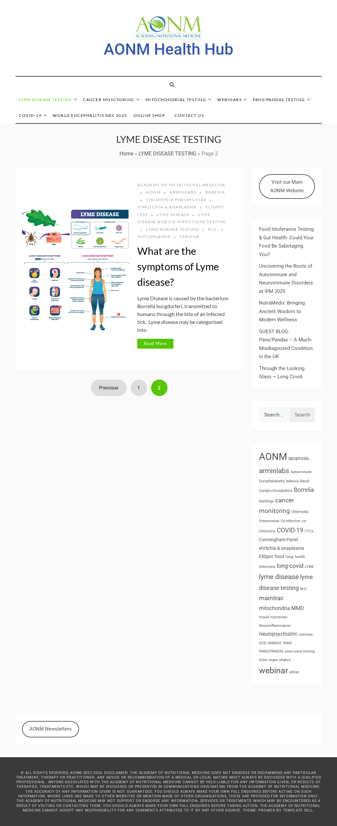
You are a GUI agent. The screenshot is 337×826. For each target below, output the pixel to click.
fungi (289, 557)
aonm (153, 192)
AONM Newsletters (50, 729)
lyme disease (173, 214)
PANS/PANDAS (271, 651)
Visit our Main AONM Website (287, 186)
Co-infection (290, 521)
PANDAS (274, 643)
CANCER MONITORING (108, 99)
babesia (292, 481)
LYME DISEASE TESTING (45, 99)
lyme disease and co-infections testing (181, 218)
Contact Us (189, 115)
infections (267, 567)
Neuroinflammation (275, 626)
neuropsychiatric (278, 634)
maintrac (271, 598)
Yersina (189, 236)
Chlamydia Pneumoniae (176, 199)
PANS (287, 643)
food (279, 556)
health (300, 557)
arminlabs (182, 192)
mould (264, 617)
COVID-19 (30, 115)
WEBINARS (229, 99)
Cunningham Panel (278, 539)
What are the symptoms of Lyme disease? (178, 266)
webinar (273, 670)
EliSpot (266, 556)
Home (126, 153)
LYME (309, 567)
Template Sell (298, 810)
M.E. (213, 229)
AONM (273, 456)
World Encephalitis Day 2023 (90, 115)
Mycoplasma (154, 236)
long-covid (290, 565)
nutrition (306, 634)
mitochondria (274, 608)
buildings (266, 501)
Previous (108, 388)
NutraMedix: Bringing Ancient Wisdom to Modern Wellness (282, 311)
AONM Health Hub (168, 49)
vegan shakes (280, 660)
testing (309, 651)
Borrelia (304, 489)
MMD (297, 608)
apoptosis (298, 458)
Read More (155, 343)
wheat (294, 672)
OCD (262, 643)
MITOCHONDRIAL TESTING (175, 99)
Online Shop (149, 115)
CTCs (309, 531)
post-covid (293, 651)
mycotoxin (279, 617)
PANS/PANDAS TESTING (279, 99)
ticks (263, 660)
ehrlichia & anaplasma (167, 206)
